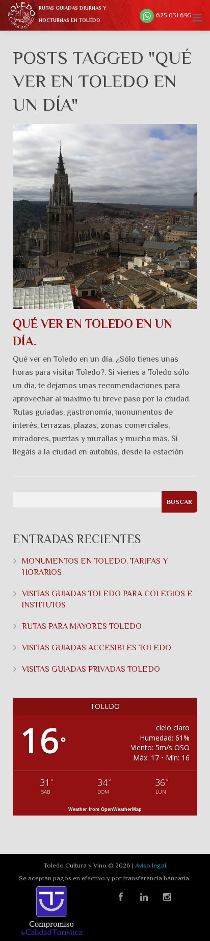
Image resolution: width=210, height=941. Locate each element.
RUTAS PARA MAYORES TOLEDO (82, 626)
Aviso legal (150, 865)
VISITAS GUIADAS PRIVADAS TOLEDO (91, 669)
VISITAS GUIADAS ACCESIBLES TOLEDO (96, 647)
